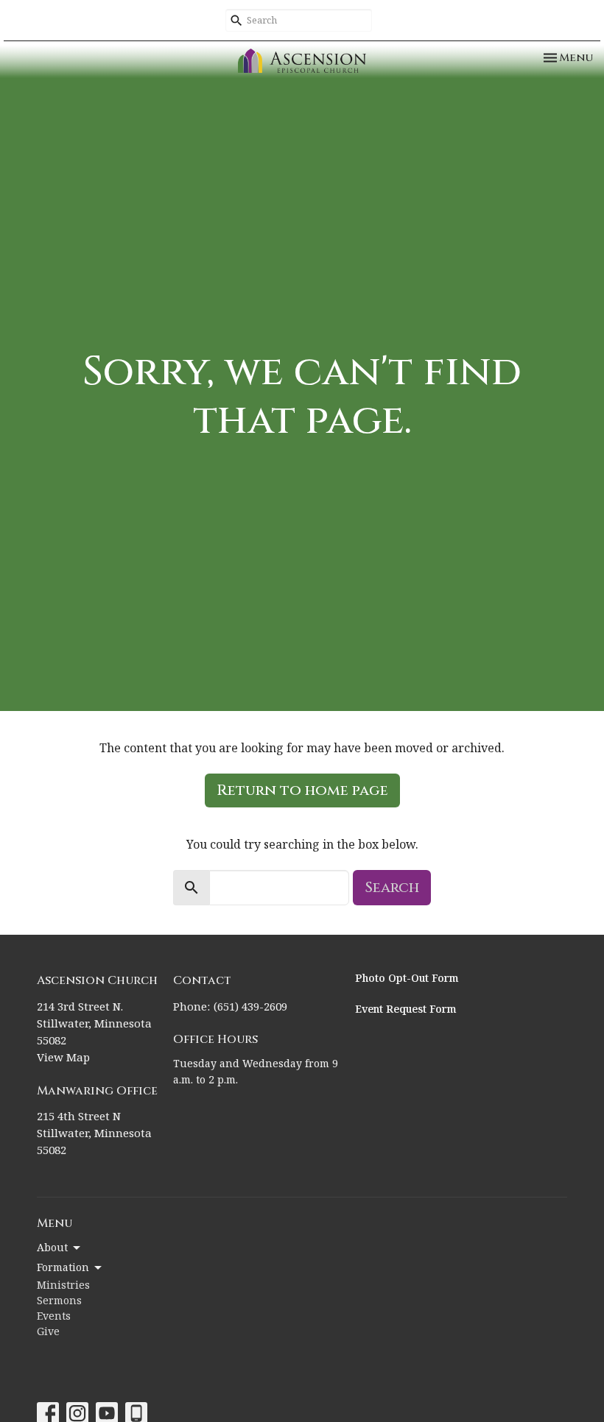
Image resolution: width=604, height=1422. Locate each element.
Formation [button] (63, 1268)
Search (392, 887)
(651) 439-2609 (250, 1007)
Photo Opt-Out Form (407, 979)
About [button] (52, 1248)
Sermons (59, 1301)
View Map (63, 1058)
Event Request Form (406, 1010)
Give (48, 1332)
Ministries (63, 1286)
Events (54, 1317)
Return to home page (302, 790)
